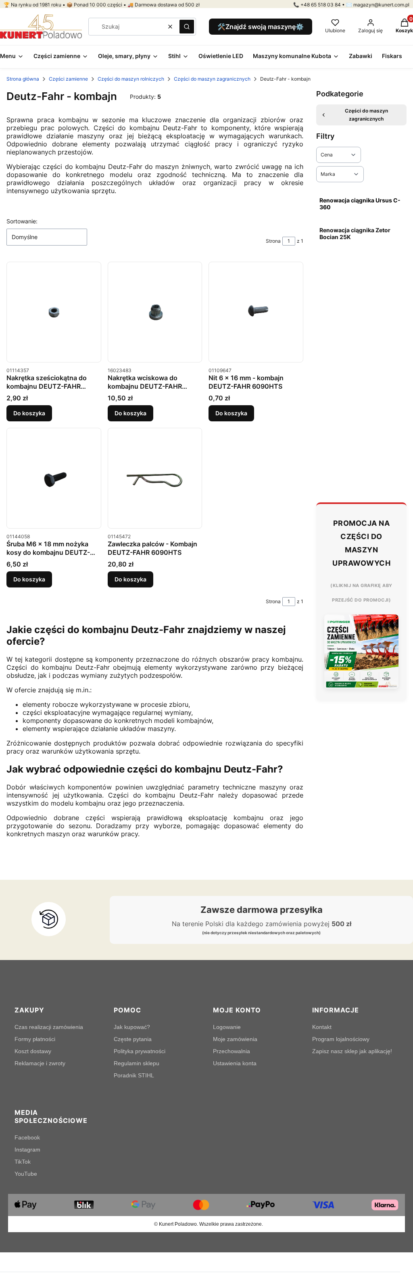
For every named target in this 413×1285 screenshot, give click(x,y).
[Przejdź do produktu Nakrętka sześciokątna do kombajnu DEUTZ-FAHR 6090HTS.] (54, 312)
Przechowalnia (231, 1051)
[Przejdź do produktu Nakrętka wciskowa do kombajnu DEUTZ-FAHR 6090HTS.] (155, 312)
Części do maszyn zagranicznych (212, 79)
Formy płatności (35, 1039)
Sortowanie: (22, 221)
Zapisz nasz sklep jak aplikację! (352, 1051)
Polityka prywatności (139, 1051)
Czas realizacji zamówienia (49, 1027)
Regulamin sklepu (136, 1063)
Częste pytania (133, 1039)
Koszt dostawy (33, 1051)
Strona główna (22, 79)
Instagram (27, 1149)
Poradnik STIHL (134, 1075)
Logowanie (227, 1027)
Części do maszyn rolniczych (131, 79)
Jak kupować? (132, 1027)
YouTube (26, 1173)
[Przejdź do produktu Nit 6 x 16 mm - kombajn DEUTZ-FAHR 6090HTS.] (256, 312)
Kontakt (322, 1027)
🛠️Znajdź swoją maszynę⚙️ (260, 27)
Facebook (27, 1137)
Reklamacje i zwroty (40, 1063)
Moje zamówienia (235, 1039)
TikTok (23, 1161)
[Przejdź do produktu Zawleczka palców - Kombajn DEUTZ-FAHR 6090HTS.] (155, 478)
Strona (273, 241)
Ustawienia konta (235, 1063)
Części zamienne (68, 79)
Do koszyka (29, 413)
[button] (186, 26)
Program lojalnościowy (340, 1039)
